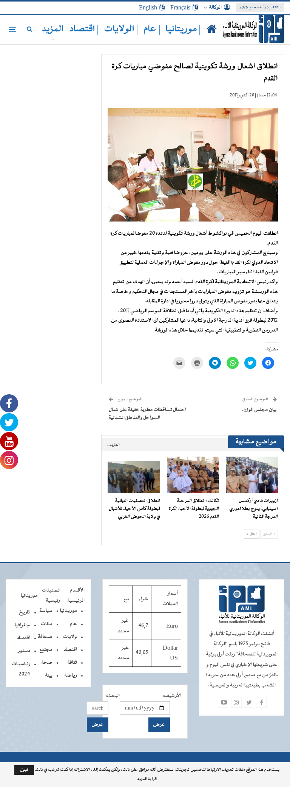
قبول (24, 770)
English (148, 8)
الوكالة (215, 8)
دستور (24, 651)
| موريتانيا (183, 29)
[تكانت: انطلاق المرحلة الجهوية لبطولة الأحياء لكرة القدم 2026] (193, 475)
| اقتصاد (84, 29)
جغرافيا (22, 625)
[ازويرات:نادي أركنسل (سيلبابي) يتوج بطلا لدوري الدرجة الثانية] (252, 475)
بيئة (48, 675)
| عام (151, 29)
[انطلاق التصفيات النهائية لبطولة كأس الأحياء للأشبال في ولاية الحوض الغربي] (134, 475)
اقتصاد (70, 650)
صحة (46, 663)
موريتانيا (68, 611)
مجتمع (45, 650)
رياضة (70, 675)
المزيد (53, 29)
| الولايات (121, 29)
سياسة (45, 611)
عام (73, 624)
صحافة (45, 637)
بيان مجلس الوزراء (259, 410)
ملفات (46, 624)
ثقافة (72, 663)
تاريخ (24, 612)
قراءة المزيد (147, 779)
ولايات (70, 637)
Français (180, 8)
